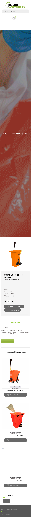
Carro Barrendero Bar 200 (15, 391)
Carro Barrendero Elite (15, 481)
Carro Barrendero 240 (15, 436)
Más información (15, 387)
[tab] (15, 323)
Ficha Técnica (7, 341)
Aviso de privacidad (6, 514)
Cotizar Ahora (14, 310)
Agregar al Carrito (15, 306)
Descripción (15, 322)
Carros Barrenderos (14, 279)
